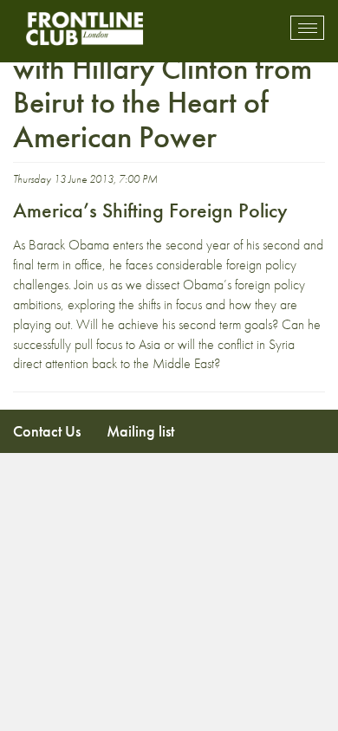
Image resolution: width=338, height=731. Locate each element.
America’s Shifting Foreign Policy (150, 210)
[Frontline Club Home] (84, 28)
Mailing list (140, 431)
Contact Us (47, 431)
